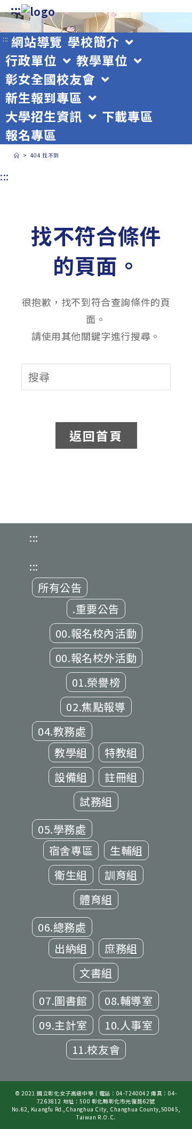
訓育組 (121, 875)
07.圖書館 (63, 1000)
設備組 (70, 777)
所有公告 (60, 587)
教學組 (70, 752)
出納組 (70, 948)
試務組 (96, 801)
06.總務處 (62, 927)
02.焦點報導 (95, 706)
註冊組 (121, 777)
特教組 (121, 752)
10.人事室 (129, 1025)
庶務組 (121, 948)
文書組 (96, 972)
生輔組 (126, 850)
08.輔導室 (129, 1000)
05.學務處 (62, 829)
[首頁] (17, 155)
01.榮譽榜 (96, 682)
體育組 (96, 899)
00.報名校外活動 (96, 657)
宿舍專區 (71, 850)
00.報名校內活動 (96, 633)
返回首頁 (96, 435)
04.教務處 (62, 731)
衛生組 (70, 875)
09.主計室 (63, 1025)
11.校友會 (96, 1049)
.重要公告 (96, 608)
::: (16, 10)
